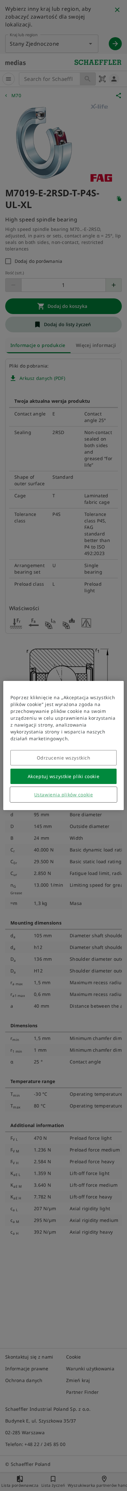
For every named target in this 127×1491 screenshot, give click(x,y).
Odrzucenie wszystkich (64, 758)
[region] (63, 745)
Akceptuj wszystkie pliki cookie (63, 776)
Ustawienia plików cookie (63, 794)
